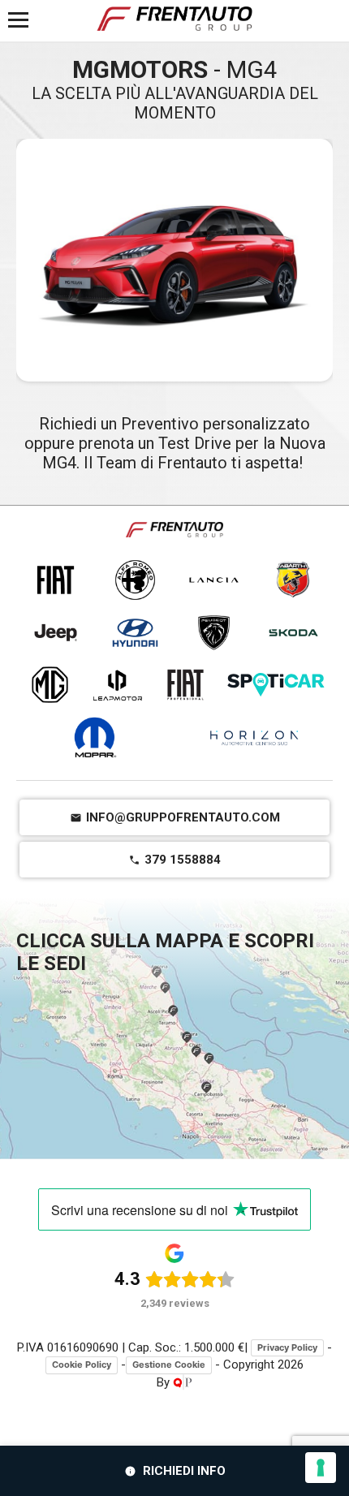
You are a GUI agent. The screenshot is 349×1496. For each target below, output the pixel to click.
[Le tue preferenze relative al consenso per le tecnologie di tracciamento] (320, 1467)
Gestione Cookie (168, 1364)
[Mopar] (95, 737)
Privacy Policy (287, 1347)
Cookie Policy (81, 1364)
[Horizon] (254, 737)
